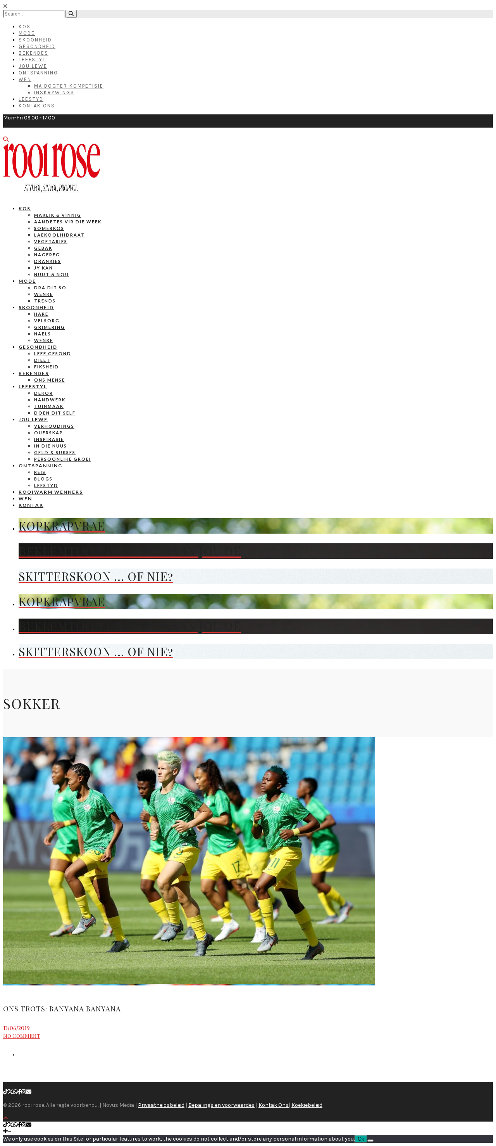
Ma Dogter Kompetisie (68, 86)
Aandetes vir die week (68, 221)
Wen (25, 79)
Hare (41, 313)
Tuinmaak (49, 406)
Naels (42, 333)
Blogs (43, 478)
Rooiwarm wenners (51, 492)
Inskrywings (54, 92)
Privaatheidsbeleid (161, 1105)
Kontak (31, 505)
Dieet (42, 360)
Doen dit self (55, 412)
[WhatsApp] (15, 1092)
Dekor (43, 393)
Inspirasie (49, 439)
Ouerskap (48, 432)
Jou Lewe (33, 66)
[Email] (28, 1092)
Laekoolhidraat (59, 234)
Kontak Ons (37, 106)
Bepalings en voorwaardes (221, 1105)
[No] (370, 1140)
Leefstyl (32, 59)
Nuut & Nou (51, 274)
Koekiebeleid (306, 1105)
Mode (27, 33)
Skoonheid (35, 40)
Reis (40, 472)
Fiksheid (46, 366)
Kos (25, 26)
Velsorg (47, 320)
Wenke (43, 294)
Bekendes (33, 53)
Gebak (43, 248)
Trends (45, 300)
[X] (10, 1092)
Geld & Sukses (55, 452)
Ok (361, 1139)
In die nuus (50, 445)
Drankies (47, 261)
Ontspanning (38, 73)
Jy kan (43, 267)
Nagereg (47, 254)
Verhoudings (54, 426)
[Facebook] (19, 1092)
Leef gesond (52, 353)
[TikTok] (5, 1092)
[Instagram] (23, 1092)
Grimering (49, 327)
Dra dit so (50, 287)
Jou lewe (33, 419)
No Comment (21, 1035)
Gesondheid (37, 46)
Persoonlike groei (62, 459)
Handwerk (49, 399)
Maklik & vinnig (57, 215)
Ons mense (49, 379)
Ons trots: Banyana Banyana (62, 1008)
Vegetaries (50, 241)
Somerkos (49, 228)
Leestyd (31, 99)
